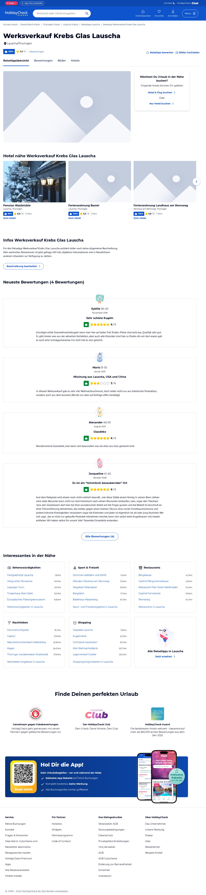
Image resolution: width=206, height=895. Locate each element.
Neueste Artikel (153, 852)
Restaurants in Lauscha (152, 606)
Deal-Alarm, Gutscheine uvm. (21, 841)
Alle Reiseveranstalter (17, 870)
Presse (149, 835)
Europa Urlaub (10, 24)
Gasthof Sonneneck (149, 593)
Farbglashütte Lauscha (20, 575)
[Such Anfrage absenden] (87, 13)
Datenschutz (105, 835)
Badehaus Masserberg (85, 599)
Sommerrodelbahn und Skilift (89, 575)
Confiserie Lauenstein (85, 642)
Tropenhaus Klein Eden (20, 593)
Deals (10, 3)
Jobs (147, 841)
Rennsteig (144, 599)
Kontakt (168, 3)
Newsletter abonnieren (18, 847)
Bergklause (145, 575)
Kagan (10, 648)
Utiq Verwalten (106, 847)
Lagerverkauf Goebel (84, 654)
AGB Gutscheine (107, 858)
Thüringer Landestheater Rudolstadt (27, 654)
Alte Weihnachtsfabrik (85, 648)
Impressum (104, 875)
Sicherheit (104, 870)
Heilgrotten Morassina (19, 581)
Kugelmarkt (79, 636)
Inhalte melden (13, 875)
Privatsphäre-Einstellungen (113, 841)
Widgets (56, 829)
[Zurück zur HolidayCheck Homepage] (16, 13)
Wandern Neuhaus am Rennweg (91, 581)
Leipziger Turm (15, 587)
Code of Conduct (61, 841)
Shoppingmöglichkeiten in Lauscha (93, 661)
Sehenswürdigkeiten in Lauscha (25, 606)
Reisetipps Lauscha (90, 24)
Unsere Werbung (154, 829)
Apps (8, 864)
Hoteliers (57, 823)
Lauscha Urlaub (70, 24)
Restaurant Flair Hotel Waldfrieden (158, 587)
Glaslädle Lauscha (83, 630)
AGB (101, 852)
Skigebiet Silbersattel (85, 587)
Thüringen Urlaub (51, 24)
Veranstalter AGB (108, 823)
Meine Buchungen (15, 823)
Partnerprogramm (62, 835)
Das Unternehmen (155, 823)
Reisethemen (152, 847)
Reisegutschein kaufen (18, 852)
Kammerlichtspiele (18, 630)
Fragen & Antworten (16, 835)
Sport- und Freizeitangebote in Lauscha (95, 606)
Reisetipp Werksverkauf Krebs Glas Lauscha (124, 24)
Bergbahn (78, 593)
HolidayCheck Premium (18, 858)
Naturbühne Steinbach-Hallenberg (26, 642)
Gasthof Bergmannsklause (154, 581)
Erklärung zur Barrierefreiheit (115, 864)
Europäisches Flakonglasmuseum (26, 599)
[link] (143, 13)
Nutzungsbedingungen (111, 829)
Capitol (11, 636)
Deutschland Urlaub (30, 24)
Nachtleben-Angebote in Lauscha (26, 661)
